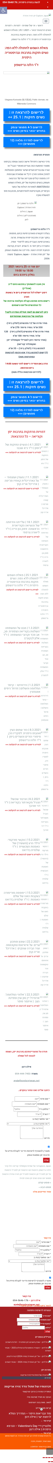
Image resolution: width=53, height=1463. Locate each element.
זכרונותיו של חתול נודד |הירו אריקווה (27, 1386)
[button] (26, 114)
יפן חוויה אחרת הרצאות (12, 1174)
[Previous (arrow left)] (52, 1461)
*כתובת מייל (45, 1324)
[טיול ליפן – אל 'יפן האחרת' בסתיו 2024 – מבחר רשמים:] (26, 1363)
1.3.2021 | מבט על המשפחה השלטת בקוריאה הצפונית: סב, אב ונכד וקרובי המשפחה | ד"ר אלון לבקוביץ (21, 633)
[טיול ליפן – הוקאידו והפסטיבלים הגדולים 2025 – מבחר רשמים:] (26, 1350)
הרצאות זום (33, 1170)
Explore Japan (44, 1166)
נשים (40, 1178)
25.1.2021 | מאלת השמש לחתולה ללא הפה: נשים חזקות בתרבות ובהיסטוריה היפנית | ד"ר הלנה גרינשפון (22, 580)
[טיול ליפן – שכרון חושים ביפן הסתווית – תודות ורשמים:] (26, 1343)
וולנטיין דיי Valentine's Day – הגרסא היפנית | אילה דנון (29, 1427)
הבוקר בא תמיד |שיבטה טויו (39, 1397)
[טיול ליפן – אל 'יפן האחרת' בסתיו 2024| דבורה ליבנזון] (26, 1357)
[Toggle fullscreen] (46, 1457)
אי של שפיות (32, 1166)
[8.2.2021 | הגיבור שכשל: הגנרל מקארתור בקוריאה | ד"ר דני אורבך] (44, 816)
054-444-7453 (22, 1073)
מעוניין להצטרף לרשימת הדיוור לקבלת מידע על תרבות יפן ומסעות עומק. (27, 1153)
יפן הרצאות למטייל (31, 1174)
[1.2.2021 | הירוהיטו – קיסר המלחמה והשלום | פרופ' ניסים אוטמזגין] (44, 704)
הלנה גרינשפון (45, 1170)
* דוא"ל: (46, 1114)
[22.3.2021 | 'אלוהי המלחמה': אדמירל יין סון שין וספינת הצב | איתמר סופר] (44, 1014)
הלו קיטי (8, 1166)
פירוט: (47, 1138)
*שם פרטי (47, 1316)
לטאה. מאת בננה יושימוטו (40, 1402)
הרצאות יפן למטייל (20, 1170)
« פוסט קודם (44, 1182)
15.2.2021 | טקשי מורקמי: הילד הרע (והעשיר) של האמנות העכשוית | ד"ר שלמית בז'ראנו (23, 845)
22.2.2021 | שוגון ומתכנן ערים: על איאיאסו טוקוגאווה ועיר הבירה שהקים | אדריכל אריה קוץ (23, 947)
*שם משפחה (45, 1320)
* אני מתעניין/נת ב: (41, 1119)
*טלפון (48, 1327)
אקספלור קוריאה (20, 1166)
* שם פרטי (45, 1099)
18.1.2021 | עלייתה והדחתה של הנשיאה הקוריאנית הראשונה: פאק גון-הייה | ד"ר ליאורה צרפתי (23, 527)
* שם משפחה (43, 1104)
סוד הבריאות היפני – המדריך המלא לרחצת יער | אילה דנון (30, 1415)
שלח (46, 1160)
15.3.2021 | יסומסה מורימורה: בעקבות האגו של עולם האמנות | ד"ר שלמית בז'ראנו (21, 896)
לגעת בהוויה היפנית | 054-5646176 (21, 2)
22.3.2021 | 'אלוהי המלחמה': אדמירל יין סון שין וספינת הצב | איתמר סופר (22, 998)
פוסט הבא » (45, 1187)
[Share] (49, 1457)
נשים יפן (33, 1178)
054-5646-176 (20, 1300)
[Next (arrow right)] (49, 1461)
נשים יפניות (24, 1178)
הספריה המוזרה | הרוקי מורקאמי (37, 1391)
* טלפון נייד (44, 1109)
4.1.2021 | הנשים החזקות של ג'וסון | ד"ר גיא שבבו (23, 446)
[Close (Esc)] (52, 1457)
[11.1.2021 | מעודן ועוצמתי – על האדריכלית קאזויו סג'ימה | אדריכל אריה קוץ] (43, 497)
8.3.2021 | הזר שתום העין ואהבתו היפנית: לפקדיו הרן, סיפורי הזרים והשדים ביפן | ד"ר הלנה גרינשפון (24, 735)
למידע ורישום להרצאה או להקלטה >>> (23, 452)
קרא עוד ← (46, 1421)
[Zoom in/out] (44, 1457)
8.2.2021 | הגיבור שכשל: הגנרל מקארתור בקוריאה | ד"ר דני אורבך (22, 802)
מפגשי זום (46, 1178)
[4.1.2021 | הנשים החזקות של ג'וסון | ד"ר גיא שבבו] (44, 458)
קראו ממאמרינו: (43, 1408)
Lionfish (34, 1447)
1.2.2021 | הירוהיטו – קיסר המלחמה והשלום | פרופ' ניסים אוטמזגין (22, 688)
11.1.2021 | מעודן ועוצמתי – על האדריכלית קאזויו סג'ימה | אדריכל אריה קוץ (21, 480)
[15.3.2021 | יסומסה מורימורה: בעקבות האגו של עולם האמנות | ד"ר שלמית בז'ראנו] (44, 914)
